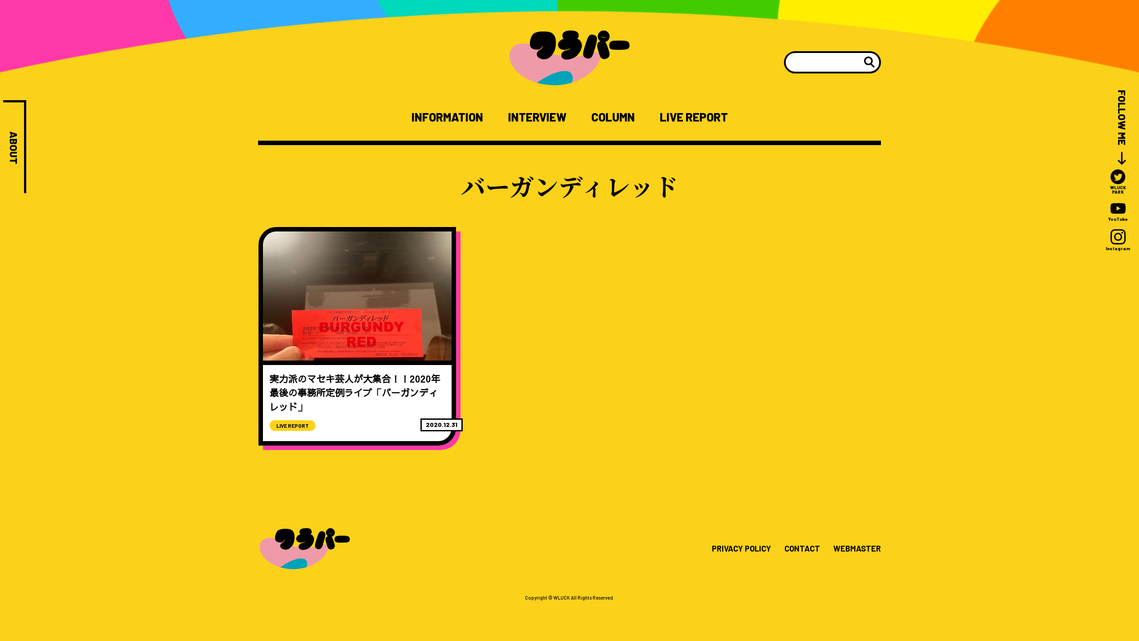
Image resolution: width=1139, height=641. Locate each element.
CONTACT (802, 548)
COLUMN (613, 117)
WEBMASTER (857, 548)
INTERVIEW (537, 117)
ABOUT (13, 147)
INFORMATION (447, 117)
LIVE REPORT (694, 117)
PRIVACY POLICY (741, 548)
